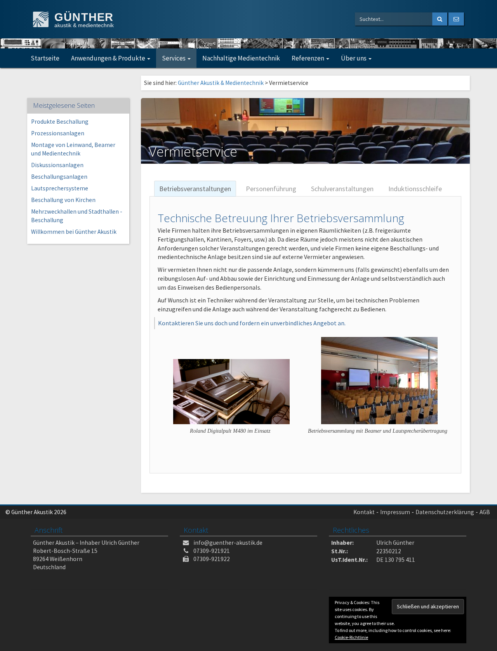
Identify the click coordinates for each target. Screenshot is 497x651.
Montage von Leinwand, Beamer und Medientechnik (73, 149)
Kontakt (364, 512)
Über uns (354, 58)
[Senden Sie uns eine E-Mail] (456, 19)
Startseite (45, 58)
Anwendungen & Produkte (108, 58)
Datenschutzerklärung (444, 512)
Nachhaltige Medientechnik (241, 58)
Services (174, 58)
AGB (485, 512)
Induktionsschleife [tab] (415, 188)
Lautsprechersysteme (59, 188)
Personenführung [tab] (271, 188)
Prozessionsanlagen (57, 133)
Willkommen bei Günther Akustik (73, 231)
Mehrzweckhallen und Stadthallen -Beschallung (76, 216)
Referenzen (308, 58)
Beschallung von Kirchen (63, 200)
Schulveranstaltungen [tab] (342, 188)
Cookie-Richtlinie (351, 637)
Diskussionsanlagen (57, 165)
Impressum (395, 512)
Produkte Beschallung (60, 121)
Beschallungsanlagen (59, 176)
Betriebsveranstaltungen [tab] (195, 188)
